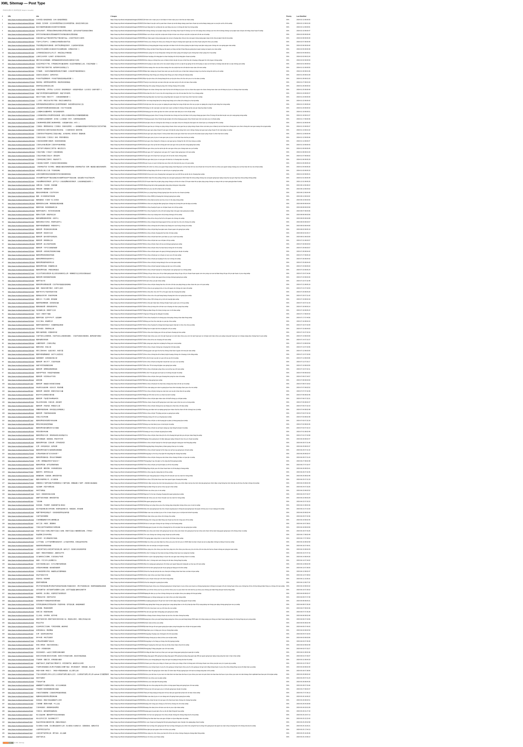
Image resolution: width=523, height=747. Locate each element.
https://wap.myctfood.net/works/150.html (21, 189)
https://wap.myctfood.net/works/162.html (21, 144)
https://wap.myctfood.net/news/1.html (20, 737)
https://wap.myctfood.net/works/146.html (21, 203)
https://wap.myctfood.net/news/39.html (20, 597)
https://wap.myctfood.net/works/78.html (21, 453)
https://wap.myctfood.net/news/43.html (20, 582)
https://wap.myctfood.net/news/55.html (20, 538)
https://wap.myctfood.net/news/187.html (21, 53)
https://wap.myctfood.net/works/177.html (21, 89)
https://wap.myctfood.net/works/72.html (21, 475)
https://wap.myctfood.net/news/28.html (20, 637)
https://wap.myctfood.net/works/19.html (21, 670)
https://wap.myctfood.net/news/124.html (21, 284)
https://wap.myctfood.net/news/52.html (20, 549)
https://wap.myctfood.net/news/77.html (20, 457)
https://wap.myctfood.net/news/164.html (21, 137)
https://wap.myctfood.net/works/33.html (21, 619)
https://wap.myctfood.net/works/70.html (21, 483)
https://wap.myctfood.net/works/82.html (21, 439)
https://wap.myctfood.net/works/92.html (21, 402)
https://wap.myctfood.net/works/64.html (21, 505)
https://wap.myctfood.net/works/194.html (21, 27)
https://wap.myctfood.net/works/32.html (21, 623)
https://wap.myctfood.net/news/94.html (20, 395)
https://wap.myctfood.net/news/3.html (20, 729)
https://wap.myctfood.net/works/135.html (21, 244)
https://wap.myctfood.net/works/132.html (21, 255)
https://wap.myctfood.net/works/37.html (21, 604)
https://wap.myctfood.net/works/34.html (21, 615)
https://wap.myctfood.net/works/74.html (21, 468)
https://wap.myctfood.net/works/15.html (21, 685)
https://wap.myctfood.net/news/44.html (20, 578)
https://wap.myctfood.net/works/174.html (21, 100)
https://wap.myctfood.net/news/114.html (21, 321)
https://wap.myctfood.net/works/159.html (21, 156)
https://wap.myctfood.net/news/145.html (21, 207)
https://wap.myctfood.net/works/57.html (21, 531)
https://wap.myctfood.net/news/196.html (21, 19)
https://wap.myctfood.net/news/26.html (20, 645)
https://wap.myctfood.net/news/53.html (20, 545)
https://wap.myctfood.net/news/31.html (20, 626)
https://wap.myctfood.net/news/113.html (21, 325)
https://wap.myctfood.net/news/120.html (21, 299)
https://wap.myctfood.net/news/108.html (21, 343)
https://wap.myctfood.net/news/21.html (20, 663)
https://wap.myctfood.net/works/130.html (21, 262)
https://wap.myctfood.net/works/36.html (21, 608)
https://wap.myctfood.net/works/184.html (21, 64)
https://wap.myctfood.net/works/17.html (21, 678)
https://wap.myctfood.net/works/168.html (21, 122)
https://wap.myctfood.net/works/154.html (21, 174)
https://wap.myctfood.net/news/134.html (21, 247)
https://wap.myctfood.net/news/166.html (21, 130)
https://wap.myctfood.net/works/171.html (21, 111)
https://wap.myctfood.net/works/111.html (21, 332)
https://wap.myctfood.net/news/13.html (20, 692)
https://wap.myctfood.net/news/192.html (21, 34)
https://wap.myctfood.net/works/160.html (21, 152)
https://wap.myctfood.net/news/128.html (21, 270)
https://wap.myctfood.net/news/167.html (21, 126)
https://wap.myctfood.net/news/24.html (20, 652)
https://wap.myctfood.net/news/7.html (20, 715)
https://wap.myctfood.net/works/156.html (21, 167)
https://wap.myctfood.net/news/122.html (21, 292)
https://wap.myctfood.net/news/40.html (20, 593)
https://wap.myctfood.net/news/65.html (20, 501)
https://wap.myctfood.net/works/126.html (21, 277)
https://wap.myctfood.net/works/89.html (21, 413)
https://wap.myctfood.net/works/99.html (21, 376)
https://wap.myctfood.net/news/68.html (20, 490)
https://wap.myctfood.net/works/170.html (21, 115)
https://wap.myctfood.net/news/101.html (21, 369)
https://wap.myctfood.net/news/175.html (21, 97)
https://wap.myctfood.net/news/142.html (21, 218)
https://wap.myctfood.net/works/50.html (21, 556)
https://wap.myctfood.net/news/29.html (20, 634)
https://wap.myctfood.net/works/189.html (21, 45)
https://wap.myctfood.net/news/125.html (21, 281)
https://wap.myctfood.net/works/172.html (21, 108)
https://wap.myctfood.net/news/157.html (21, 163)
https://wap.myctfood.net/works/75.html (21, 464)
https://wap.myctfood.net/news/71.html (20, 479)
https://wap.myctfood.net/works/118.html (21, 306)
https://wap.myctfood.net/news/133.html (21, 251)
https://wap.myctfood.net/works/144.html (21, 211)
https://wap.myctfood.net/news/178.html (21, 86)
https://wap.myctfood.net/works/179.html (21, 82)
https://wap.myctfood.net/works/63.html (21, 509)
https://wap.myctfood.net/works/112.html (21, 328)
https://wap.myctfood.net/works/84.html (21, 431)
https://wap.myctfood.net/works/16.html (21, 681)
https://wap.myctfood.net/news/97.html (20, 384)
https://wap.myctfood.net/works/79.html (21, 450)
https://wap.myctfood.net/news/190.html (21, 41)
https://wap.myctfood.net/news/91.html (20, 406)
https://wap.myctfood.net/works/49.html (21, 560)
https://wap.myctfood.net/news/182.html (21, 71)
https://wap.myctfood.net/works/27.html (21, 641)
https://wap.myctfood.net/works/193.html (21, 30)
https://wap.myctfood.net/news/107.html (21, 347)
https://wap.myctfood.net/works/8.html (20, 711)
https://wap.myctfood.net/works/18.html (21, 674)
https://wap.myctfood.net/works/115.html (21, 317)
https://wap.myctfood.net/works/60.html (21, 520)
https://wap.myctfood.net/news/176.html (21, 93)
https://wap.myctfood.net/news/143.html (21, 214)
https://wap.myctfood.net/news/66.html (20, 498)
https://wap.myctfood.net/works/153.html (21, 178)
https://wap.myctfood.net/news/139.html (21, 229)
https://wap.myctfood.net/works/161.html (21, 148)
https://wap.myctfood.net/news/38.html (20, 601)
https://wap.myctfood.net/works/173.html (21, 104)
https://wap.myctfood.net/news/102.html (21, 365)
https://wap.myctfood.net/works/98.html (21, 380)
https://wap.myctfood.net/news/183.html (21, 67)
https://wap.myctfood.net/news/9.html (20, 707)
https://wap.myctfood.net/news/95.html (20, 391)
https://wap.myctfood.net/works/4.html (20, 726)
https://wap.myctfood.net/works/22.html (21, 659)
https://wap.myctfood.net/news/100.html (21, 373)
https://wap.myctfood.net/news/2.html (20, 733)
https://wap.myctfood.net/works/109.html (21, 339)
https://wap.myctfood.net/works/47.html (21, 567)
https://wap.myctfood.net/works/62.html (21, 512)
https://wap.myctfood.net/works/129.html (21, 266)
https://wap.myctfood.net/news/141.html (21, 222)
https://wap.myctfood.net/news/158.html (21, 159)
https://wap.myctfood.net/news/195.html (21, 23)
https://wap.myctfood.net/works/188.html (21, 49)
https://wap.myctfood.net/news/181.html (21, 75)
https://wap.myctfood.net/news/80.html (20, 446)
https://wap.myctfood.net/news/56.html (20, 534)
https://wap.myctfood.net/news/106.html (21, 350)
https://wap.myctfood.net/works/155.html (21, 170)
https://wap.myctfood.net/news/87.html (20, 420)
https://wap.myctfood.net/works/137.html (21, 236)
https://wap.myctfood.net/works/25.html (21, 648)
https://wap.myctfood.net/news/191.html (21, 38)
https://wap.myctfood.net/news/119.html (21, 303)
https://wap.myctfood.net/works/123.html (21, 288)
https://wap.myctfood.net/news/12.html (20, 696)
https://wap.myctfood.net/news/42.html (20, 586)
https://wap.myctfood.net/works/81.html (21, 442)
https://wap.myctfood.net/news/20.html (20, 667)
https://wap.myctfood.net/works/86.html (21, 424)
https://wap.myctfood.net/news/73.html (20, 472)
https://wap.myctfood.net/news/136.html (21, 240)
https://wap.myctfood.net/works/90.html (21, 409)
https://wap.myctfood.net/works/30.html (21, 630)
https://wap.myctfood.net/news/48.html (20, 564)
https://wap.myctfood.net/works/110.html (21, 336)
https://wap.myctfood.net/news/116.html (21, 314)
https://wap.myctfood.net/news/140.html (21, 225)
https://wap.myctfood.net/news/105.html (21, 354)
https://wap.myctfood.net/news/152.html (21, 181)
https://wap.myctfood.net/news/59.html (20, 523)
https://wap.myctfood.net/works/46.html (21, 571)
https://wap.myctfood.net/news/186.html (21, 56)
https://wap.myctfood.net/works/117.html (21, 310)
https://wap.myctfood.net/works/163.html (21, 141)
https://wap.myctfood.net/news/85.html (20, 428)
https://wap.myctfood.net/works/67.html (21, 494)
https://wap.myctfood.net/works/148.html (21, 196)
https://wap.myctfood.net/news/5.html (20, 722)
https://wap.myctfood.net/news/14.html (20, 689)
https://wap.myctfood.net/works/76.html (21, 461)
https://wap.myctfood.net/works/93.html (21, 398)
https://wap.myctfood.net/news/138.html (21, 233)
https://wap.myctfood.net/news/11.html (20, 700)
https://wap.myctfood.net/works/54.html (21, 542)
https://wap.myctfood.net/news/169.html (21, 119)
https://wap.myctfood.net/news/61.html (20, 516)
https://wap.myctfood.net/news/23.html (20, 656)
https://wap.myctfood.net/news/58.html (20, 527)
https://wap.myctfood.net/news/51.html (20, 553)
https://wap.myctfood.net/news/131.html (21, 258)
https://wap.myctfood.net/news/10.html (20, 704)
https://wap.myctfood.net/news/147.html (21, 200)
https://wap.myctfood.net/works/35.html (21, 612)
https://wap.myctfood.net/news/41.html (20, 589)
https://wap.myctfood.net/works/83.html (21, 435)
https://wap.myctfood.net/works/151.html (21, 185)
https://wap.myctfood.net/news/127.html (21, 273)
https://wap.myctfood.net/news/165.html (21, 133)
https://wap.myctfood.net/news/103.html (21, 361)
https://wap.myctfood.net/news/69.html (20, 487)
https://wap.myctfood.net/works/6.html (20, 718)
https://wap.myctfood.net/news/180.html (21, 78)
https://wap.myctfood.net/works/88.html (21, 417)
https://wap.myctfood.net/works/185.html (21, 60)
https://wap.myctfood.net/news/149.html (21, 192)
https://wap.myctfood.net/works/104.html (21, 358)
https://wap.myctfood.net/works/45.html (21, 575)
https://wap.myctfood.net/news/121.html (21, 295)
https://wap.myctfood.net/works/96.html (21, 387)
